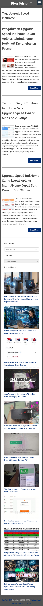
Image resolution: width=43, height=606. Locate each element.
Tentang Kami (36, 600)
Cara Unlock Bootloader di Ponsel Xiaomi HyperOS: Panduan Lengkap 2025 (19, 459)
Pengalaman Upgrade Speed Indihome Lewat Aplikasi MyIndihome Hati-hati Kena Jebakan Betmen (19, 38)
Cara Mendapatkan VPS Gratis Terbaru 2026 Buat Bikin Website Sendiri (20, 332)
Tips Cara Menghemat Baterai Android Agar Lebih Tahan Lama (20, 490)
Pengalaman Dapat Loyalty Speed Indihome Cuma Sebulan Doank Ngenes (20, 364)
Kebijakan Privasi (24, 603)
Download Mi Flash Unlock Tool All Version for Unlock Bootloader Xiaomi (20, 522)
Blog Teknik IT (21, 3)
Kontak (14, 603)
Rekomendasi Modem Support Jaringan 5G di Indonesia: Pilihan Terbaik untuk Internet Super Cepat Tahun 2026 (21, 299)
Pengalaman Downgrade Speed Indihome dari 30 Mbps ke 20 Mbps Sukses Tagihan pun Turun (21, 554)
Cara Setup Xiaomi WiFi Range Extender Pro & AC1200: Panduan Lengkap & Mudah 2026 (20, 427)
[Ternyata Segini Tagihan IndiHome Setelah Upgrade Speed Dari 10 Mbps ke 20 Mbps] (8, 132)
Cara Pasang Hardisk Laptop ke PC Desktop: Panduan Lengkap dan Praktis (20, 395)
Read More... (34, 88)
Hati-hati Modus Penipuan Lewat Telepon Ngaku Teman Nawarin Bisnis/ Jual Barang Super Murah (19, 586)
